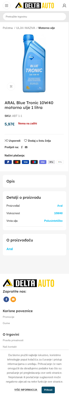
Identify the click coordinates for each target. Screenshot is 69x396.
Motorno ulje (46, 27)
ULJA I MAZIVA (26, 27)
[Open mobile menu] (6, 5)
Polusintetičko (53, 220)
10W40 (58, 213)
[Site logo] (34, 5)
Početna (8, 27)
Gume (6, 323)
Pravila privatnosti (13, 340)
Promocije (8, 316)
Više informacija (26, 389)
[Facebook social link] (22, 147)
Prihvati (48, 390)
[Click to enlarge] (11, 86)
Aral (60, 205)
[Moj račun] (64, 5)
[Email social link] (26, 147)
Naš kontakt (10, 346)
